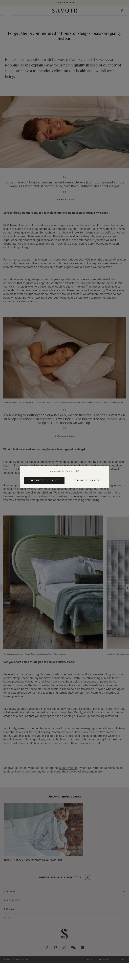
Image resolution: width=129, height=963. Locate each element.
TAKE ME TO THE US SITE (44, 480)
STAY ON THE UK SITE (87, 480)
